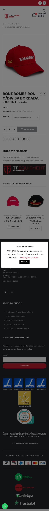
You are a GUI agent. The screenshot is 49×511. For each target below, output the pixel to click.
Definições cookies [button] (29, 257)
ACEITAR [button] (24, 262)
